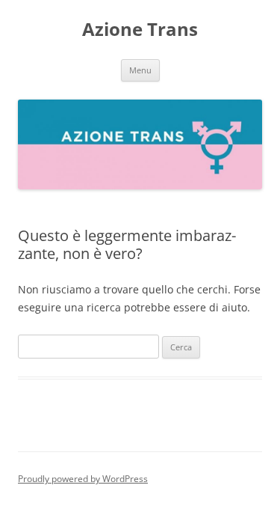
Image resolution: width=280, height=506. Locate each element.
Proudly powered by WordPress (83, 478)
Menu (140, 70)
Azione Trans (140, 29)
